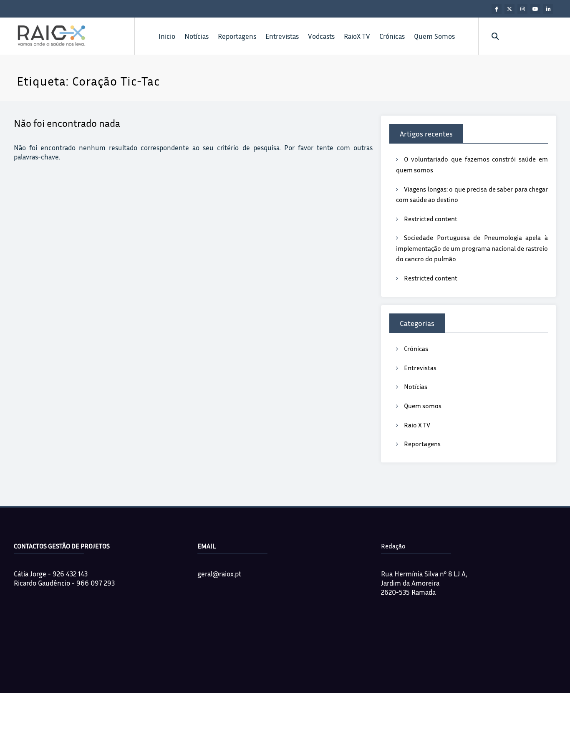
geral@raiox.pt (219, 573)
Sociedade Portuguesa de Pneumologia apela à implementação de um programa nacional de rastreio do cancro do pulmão (472, 248)
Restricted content (430, 219)
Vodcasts (321, 36)
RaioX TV (357, 36)
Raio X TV (417, 425)
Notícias (196, 36)
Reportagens (237, 36)
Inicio (167, 36)
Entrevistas (282, 36)
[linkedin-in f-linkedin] (548, 9)
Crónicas (392, 36)
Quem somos (422, 406)
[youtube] (535, 9)
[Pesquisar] (495, 36)
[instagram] (522, 9)
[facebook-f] (497, 9)
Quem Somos (434, 36)
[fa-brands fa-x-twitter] (509, 9)
